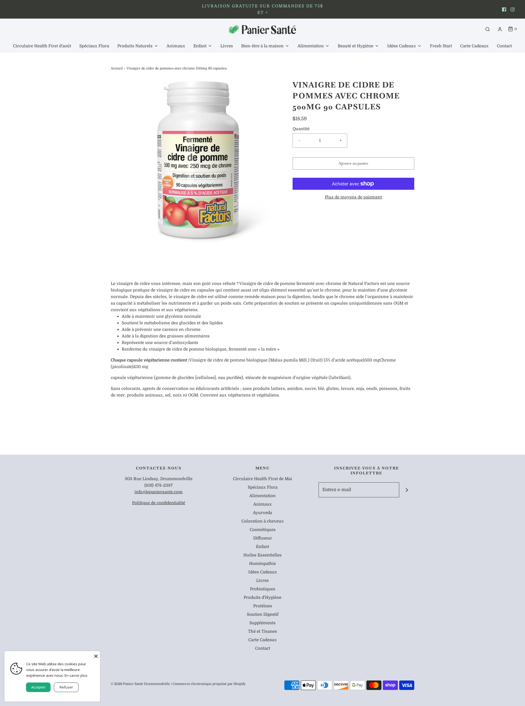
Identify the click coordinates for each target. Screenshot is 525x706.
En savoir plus (76, 675)
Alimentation (262, 495)
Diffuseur (262, 538)
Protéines (262, 605)
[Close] (96, 655)
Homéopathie (262, 563)
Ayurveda (262, 512)
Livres (226, 45)
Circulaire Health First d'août (42, 45)
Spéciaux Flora (94, 45)
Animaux (176, 45)
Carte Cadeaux (474, 45)
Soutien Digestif (262, 614)
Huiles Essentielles (262, 555)
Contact (504, 45)
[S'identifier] (500, 29)
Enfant (262, 546)
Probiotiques (262, 589)
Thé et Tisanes (262, 631)
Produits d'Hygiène (262, 597)
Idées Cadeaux (262, 572)
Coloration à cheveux (262, 521)
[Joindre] (406, 489)
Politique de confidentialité (158, 502)
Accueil (117, 68)
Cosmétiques (263, 529)
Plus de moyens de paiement (353, 197)
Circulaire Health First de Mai (262, 478)
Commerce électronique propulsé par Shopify (209, 684)
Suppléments (262, 622)
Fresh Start (441, 45)
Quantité (301, 128)
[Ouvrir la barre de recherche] (487, 29)
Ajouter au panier (353, 163)
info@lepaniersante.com (159, 491)
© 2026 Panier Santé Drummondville (140, 684)
